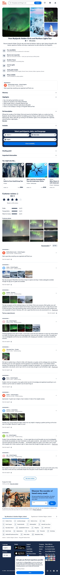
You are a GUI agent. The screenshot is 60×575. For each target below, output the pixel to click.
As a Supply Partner (49, 546)
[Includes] (56, 125)
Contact (28, 546)
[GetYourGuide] (4, 3)
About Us (41, 546)
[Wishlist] (44, 3)
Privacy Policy (30, 551)
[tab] (15, 517)
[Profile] (55, 3)
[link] (13, 176)
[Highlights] (56, 97)
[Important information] (56, 155)
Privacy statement (37, 509)
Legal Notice (29, 549)
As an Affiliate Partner (50, 551)
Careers (41, 549)
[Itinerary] (56, 92)
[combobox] (21, 3)
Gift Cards (41, 556)
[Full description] (56, 111)
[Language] (50, 3)
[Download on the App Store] (19, 553)
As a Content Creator (50, 549)
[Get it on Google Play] (19, 548)
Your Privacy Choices (31, 553)
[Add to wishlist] (22, 164)
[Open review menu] (56, 253)
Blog (40, 551)
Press (40, 553)
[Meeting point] (56, 151)
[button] (30, 41)
